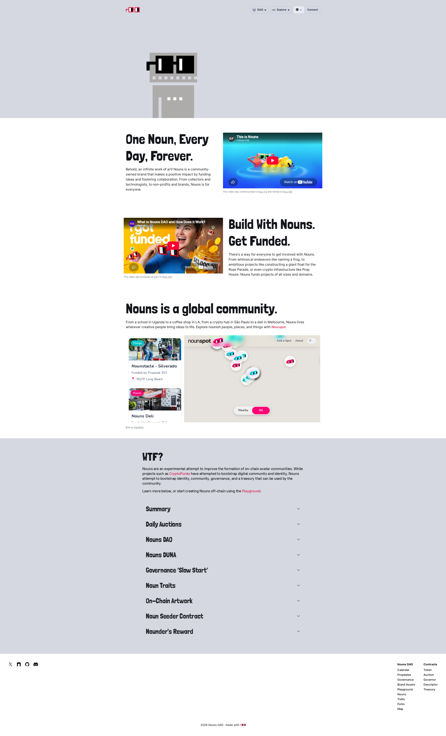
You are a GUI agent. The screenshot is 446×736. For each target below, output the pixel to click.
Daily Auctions (164, 524)
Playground (251, 491)
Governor (430, 679)
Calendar (403, 670)
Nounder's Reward (169, 631)
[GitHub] (27, 664)
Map (400, 709)
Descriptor (431, 684)
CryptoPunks (179, 473)
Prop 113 (262, 191)
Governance (405, 679)
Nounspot (278, 327)
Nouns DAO (159, 539)
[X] (10, 664)
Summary (158, 509)
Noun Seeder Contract (174, 616)
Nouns (401, 694)
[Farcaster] (19, 664)
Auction (429, 674)
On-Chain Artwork (169, 601)
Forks (401, 704)
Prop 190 (287, 191)
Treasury (429, 689)
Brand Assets (406, 684)
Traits (401, 699)
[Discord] (35, 664)
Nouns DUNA (161, 555)
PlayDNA (139, 427)
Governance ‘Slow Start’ (177, 570)
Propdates (404, 674)
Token (428, 670)
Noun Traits (160, 585)
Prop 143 (167, 277)
